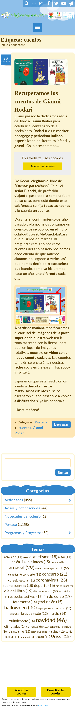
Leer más (61, 424)
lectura (14, 614)
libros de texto (34, 613)
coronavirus (51, 580)
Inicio (4, 45)
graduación (50, 601)
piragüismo (19, 631)
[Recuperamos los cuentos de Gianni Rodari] (41, 72)
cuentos (24, 428)
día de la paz (64, 586)
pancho (55, 626)
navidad (51, 620)
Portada (41, 422)
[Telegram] (71, 3)
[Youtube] (63, 3)
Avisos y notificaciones (22, 508)
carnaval (20, 567)
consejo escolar (21, 580)
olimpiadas (15, 626)
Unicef (61, 637)
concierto (31, 574)
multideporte (21, 620)
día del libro (18, 591)
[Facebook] (48, 3)
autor (64, 557)
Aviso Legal (43, 705)
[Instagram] (41, 3)
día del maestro (45, 591)
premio (36, 632)
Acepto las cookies (42, 166)
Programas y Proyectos (22, 533)
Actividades (14, 500)
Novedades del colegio (23, 516)
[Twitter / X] (56, 3)
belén (19, 562)
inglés (42, 608)
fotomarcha (25, 601)
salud (58, 631)
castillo (62, 568)
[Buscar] (26, 3)
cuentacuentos (18, 585)
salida (46, 632)
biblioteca (39, 562)
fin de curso (57, 596)
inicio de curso (59, 608)
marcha (57, 613)
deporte (44, 586)
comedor (14, 574)
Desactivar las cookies (56, 692)
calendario (57, 562)
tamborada (27, 637)
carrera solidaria (44, 569)
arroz (27, 557)
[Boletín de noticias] (34, 3)
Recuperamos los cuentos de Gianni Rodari (37, 101)
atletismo (45, 557)
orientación (38, 626)
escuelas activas (26, 596)
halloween (20, 607)
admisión (13, 557)
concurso (54, 574)
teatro (42, 636)
